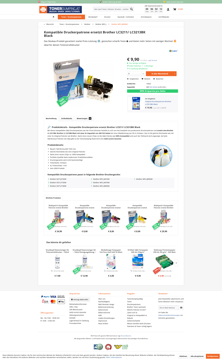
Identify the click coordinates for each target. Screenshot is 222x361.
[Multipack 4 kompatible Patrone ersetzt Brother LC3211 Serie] (58, 217)
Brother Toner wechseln (136, 307)
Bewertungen (84, 118)
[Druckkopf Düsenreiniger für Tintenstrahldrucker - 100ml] (57, 261)
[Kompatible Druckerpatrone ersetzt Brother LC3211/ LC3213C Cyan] (84, 217)
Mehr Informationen (114, 357)
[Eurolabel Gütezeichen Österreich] (98, 347)
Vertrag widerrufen (80, 299)
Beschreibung (51, 118)
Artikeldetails (66, 118)
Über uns (101, 299)
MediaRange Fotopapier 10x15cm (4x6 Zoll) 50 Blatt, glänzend (111, 251)
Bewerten (159, 79)
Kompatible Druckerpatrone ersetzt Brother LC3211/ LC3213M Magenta (111, 206)
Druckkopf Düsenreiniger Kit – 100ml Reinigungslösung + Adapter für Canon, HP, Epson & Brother (84, 251)
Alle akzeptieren (197, 356)
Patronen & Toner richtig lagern (139, 326)
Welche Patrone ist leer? (136, 310)
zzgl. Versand (152, 60)
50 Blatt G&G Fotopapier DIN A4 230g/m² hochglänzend (138, 251)
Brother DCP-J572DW (58, 179)
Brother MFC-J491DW (101, 179)
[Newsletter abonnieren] (181, 307)
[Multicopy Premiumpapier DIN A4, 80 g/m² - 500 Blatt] (164, 261)
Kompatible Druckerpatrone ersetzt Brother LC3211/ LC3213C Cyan (85, 206)
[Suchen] (131, 9)
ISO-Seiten (154, 87)
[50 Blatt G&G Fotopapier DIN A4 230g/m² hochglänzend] (138, 261)
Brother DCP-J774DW (58, 186)
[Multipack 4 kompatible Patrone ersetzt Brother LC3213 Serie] (163, 217)
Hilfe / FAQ (73, 307)
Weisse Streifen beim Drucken (139, 323)
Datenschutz (103, 310)
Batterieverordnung (106, 307)
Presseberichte (75, 323)
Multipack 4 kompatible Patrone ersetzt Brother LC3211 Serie (58, 206)
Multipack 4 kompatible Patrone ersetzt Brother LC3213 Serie (163, 206)
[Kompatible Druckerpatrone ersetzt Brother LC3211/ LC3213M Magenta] (111, 217)
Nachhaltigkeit (104, 301)
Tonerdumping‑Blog (135, 299)
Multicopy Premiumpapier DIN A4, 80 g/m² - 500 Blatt (164, 251)
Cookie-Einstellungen (106, 318)
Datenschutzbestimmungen (169, 315)
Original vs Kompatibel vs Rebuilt (137, 316)
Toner (129, 301)
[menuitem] (105, 9)
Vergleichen (134, 79)
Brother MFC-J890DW (101, 186)
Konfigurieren (212, 356)
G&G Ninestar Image (106, 304)
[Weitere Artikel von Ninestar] (173, 51)
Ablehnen (183, 356)
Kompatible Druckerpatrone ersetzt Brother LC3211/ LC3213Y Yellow (137, 206)
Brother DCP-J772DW (58, 182)
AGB (100, 315)
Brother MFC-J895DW (144, 179)
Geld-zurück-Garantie (77, 312)
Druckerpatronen (134, 304)
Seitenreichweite (133, 321)
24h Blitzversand (75, 309)
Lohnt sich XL (132, 312)
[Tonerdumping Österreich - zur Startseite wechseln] (60, 9)
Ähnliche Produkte (53, 198)
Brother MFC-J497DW (101, 182)
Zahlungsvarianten (76, 315)
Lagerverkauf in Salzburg (79, 321)
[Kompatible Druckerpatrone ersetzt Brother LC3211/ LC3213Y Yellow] (137, 217)
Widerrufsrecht (104, 312)
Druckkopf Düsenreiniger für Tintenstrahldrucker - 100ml (57, 251)
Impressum (102, 321)
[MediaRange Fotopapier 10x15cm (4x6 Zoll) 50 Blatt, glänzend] (111, 261)
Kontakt (72, 318)
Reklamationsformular (78, 304)
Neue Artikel (103, 323)
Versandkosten (126, 336)
